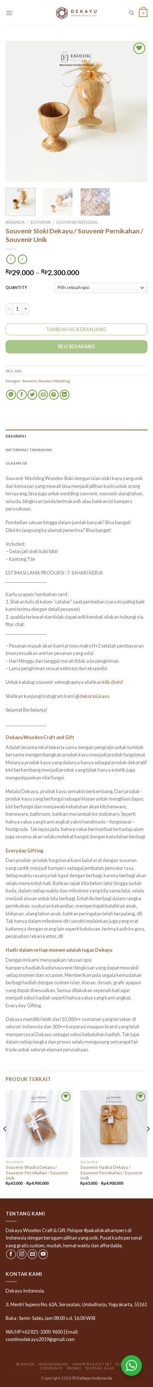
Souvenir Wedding (77, 222)
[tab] (76, 436)
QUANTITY (16, 287)
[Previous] (18, 111)
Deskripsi (16, 436)
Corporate (51, 1368)
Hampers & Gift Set (92, 1364)
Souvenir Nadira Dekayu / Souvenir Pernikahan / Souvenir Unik (111, 1172)
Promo (74, 1368)
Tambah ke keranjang (76, 329)
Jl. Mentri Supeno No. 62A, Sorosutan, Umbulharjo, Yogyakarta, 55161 (76, 1304)
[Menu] (9, 13)
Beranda (15, 222)
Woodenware (53, 1364)
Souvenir (40, 222)
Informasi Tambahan (29, 450)
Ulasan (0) (16, 463)
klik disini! (113, 682)
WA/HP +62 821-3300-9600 (34, 1332)
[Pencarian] (131, 13)
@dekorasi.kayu (92, 696)
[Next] (135, 111)
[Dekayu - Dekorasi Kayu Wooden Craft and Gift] (76, 13)
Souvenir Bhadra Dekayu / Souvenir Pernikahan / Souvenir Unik (37, 1172)
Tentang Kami (99, 1368)
